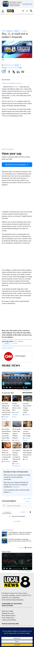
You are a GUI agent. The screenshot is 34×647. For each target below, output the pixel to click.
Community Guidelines (8, 595)
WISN (15, 87)
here (10, 492)
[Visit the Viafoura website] (28, 547)
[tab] (7, 512)
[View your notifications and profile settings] (30, 512)
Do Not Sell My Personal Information (12, 600)
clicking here (15, 487)
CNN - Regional (18, 341)
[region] (17, 523)
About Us (19, 595)
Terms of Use (14, 593)
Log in (24, 498)
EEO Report (5, 593)
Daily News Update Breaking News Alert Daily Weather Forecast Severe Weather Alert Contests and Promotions (9, 615)
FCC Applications (14, 597)
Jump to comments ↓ (8, 348)
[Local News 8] (12, 11)
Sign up (29, 498)
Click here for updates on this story (12, 83)
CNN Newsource (8, 65)
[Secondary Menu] (4, 11)
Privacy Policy (23, 593)
